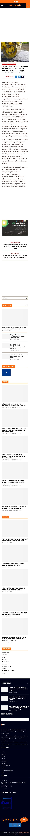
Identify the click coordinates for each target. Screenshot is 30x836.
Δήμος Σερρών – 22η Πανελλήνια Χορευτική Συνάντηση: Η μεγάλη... (18, 356)
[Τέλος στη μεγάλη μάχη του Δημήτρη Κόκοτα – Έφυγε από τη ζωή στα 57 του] (15, 553)
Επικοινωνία (4, 788)
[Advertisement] (15, 26)
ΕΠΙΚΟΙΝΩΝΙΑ (20, 834)
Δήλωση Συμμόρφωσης (6, 786)
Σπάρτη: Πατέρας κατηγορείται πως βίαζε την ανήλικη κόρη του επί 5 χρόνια (15, 246)
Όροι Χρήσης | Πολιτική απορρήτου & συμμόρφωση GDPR (13, 783)
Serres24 (7, 73)
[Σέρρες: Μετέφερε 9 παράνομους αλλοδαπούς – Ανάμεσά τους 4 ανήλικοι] (6, 336)
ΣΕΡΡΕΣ (4, 64)
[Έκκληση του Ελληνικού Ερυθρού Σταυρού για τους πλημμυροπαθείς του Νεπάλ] (15, 317)
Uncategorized (5, 652)
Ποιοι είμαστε (4, 780)
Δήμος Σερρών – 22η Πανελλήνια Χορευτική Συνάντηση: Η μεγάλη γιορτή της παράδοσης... (14, 456)
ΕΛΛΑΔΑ (4, 657)
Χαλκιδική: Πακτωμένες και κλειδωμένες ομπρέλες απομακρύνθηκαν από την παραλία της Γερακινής (14, 638)
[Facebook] (11, 825)
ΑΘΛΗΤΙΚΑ (5, 655)
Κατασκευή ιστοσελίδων (24, 832)
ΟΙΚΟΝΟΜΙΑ (5, 661)
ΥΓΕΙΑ (3, 673)
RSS (3, 725)
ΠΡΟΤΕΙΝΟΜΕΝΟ (6, 666)
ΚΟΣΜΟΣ (4, 659)
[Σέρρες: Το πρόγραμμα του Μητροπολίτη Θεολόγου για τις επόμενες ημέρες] (15, 496)
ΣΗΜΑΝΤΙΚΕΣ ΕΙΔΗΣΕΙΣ (11, 64)
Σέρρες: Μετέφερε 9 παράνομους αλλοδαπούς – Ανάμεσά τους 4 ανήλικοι (17, 698)
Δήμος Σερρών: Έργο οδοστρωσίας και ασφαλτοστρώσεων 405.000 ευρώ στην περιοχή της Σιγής (14, 430)
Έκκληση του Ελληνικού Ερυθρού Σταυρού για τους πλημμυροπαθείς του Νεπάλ (14, 328)
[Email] (19, 825)
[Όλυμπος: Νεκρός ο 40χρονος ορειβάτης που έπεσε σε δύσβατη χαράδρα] (15, 577)
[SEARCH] (26, 298)
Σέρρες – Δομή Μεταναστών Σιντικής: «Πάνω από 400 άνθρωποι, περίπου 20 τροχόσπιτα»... (13, 482)
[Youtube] (15, 825)
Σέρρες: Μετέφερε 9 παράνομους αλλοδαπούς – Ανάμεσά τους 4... (17, 336)
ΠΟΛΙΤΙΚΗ (4, 664)
